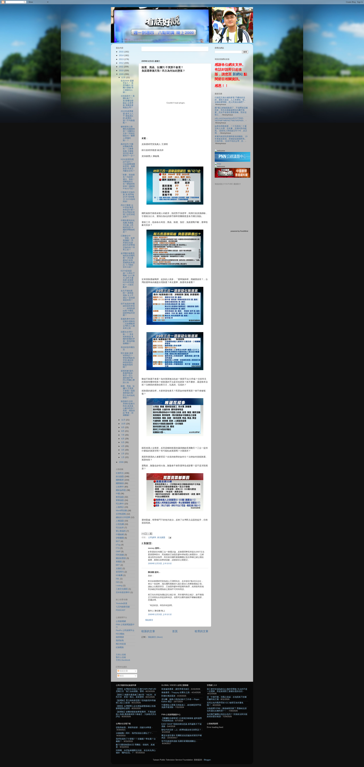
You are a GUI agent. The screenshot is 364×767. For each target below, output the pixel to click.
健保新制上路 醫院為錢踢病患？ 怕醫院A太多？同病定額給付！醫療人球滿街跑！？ (128, 133)
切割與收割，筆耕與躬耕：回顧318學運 (133, 727)
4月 (123, 446)
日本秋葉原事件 (123, 592)
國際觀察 (120, 480)
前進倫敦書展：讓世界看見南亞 (175, 689)
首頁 (175, 631)
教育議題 (120, 497)
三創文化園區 (122, 589)
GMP (118, 551)
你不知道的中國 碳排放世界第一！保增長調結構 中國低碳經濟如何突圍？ (128, 309)
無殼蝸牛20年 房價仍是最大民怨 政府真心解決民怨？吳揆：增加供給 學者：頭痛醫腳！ (128, 408)
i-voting (119, 586)
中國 (118, 494)
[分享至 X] (148, 533)
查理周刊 (120, 572)
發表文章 (123, 671)
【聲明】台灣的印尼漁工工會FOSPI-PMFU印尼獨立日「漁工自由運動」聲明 (136, 690)
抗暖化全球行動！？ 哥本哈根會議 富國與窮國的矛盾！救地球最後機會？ (128, 337)
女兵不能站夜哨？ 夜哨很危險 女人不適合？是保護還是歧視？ (128, 295)
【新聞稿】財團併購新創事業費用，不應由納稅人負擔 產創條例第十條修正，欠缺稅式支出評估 (136, 714)
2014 (121, 55)
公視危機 (120, 524)
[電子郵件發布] (169, 537)
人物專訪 (120, 507)
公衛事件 (120, 487)
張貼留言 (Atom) (155, 637)
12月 (123, 77)
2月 (123, 454)
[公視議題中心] (232, 161)
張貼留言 (149, 620)
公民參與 (152, 537)
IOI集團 (119, 575)
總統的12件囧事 (123, 517)
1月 (123, 457)
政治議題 (161, 537)
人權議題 (120, 521)
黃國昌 (119, 562)
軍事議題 (120, 500)
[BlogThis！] (145, 533)
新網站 (238, 74)
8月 (123, 431)
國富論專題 (121, 490)
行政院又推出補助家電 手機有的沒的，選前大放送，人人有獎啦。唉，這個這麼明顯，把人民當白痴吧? (231, 100)
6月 (123, 439)
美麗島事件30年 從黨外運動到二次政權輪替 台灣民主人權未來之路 (128, 323)
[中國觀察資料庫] (232, 177)
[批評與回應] (218, 164)
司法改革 (120, 528)
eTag (118, 545)
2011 (121, 67)
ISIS (118, 582)
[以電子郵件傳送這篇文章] (142, 533)
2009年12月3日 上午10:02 (160, 563)
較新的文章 (148, 631)
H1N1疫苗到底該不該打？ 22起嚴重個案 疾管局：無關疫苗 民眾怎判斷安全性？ (128, 165)
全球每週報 (121, 514)
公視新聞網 (121, 621)
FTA (118, 548)
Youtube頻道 (121, 603)
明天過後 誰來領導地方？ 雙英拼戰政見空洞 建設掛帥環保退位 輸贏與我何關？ (128, 360)
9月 (123, 427)
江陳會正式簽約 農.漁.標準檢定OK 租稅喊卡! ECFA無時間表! (128, 197)
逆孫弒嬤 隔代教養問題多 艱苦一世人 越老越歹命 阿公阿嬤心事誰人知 (128, 376)
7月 (123, 435)
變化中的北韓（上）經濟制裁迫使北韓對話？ (181, 730)
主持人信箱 (121, 655)
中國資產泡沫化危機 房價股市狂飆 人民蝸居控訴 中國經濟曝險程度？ (128, 226)
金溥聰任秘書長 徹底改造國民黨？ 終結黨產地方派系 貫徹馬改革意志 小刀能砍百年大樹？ (128, 260)
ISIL (117, 579)
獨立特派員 (121, 644)
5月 (123, 442)
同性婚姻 (120, 555)
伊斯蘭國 (120, 538)
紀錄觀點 (120, 647)
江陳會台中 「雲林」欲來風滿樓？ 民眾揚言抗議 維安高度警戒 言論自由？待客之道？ (128, 243)
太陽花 (119, 568)
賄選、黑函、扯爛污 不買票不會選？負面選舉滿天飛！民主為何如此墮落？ (128, 392)
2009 (121, 74)
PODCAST (120, 610)
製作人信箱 (121, 657)
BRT (118, 565)
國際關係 (120, 483)
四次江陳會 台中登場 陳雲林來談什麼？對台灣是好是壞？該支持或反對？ (128, 211)
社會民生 (120, 473)
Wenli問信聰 (121, 510)
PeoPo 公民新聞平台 (125, 630)
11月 (123, 420)
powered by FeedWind (239, 231)
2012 (121, 63)
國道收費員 (121, 558)
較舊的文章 (201, 631)
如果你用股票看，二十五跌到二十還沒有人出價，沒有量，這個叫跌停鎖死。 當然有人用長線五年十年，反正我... (231, 129)
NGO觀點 (120, 634)
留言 (121, 676)
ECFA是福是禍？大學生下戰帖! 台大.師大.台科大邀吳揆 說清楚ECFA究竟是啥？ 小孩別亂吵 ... (128, 279)
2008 (121, 462)
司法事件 (120, 504)
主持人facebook (123, 660)
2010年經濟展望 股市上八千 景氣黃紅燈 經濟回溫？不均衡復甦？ (128, 117)
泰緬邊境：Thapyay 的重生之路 (175, 692)
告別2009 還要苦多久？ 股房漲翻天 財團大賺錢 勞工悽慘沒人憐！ (127, 86)
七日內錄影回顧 (123, 607)
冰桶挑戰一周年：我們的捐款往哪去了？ (134, 733)
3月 (123, 450)
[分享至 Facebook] (151, 533)
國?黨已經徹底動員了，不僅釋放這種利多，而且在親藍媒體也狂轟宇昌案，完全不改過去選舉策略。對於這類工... (231, 111)
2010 (121, 70)
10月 (123, 424)
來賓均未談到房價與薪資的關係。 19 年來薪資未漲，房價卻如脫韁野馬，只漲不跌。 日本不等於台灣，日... (231, 138)
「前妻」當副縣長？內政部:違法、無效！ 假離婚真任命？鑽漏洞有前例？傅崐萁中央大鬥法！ (128, 182)
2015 (121, 52)
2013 (121, 59)
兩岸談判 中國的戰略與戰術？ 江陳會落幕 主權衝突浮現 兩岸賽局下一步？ (128, 150)
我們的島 (120, 640)
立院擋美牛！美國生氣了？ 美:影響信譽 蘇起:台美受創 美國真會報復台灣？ (128, 102)
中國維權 (120, 534)
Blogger (207, 760)
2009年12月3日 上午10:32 (160, 614)
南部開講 (120, 637)
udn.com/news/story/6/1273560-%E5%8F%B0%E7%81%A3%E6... (230, 119)
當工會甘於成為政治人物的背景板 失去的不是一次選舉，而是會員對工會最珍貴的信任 (227, 690)
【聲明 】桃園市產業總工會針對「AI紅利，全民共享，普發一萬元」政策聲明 (136, 696)
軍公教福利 (121, 531)
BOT (118, 541)
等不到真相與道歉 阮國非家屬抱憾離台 (178, 741)
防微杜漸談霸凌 (168, 696)
